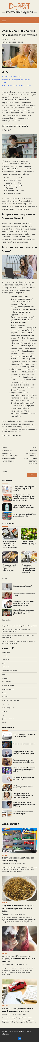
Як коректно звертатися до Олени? (16, 85)
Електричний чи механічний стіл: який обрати (23, 813)
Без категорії (6, 652)
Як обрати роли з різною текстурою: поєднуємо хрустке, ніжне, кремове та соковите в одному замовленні (24, 497)
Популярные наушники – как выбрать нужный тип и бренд (23, 752)
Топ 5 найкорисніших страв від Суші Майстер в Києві (19, 626)
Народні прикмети (8, 685)
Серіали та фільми (8, 708)
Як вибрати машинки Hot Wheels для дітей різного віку (24, 515)
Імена (3, 674)
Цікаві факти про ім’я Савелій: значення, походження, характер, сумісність (23, 603)
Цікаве (4, 722)
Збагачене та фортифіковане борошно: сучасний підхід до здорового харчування (28, 568)
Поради (18, 435)
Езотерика (5, 667)
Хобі (3, 715)
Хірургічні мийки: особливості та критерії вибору (24, 735)
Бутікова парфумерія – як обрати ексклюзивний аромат (23, 506)
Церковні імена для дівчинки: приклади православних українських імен (23, 612)
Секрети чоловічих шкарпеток (24, 744)
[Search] (35, 20)
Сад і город (5, 704)
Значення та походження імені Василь (24, 595)
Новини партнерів (8, 689)
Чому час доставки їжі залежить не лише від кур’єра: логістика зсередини (10, 544)
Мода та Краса (6, 682)
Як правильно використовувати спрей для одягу (24, 778)
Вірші (3, 663)
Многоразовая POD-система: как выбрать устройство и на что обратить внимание (19, 958)
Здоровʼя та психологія (9, 670)
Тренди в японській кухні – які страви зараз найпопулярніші (9, 567)
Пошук (4, 472)
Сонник (4, 711)
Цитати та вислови (8, 719)
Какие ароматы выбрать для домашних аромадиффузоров (23, 761)
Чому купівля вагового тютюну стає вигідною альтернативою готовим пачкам (17, 908)
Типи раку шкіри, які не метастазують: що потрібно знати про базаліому (23, 795)
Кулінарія (5, 678)
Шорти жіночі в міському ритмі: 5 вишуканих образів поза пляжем (24, 488)
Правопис (5, 696)
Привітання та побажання (10, 700)
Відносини (5, 659)
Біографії (4, 656)
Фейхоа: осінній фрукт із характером (29, 543)
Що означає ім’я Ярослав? (22, 586)
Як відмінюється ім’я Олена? (13, 77)
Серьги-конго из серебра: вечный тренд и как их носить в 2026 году (24, 804)
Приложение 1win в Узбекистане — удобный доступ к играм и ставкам (24, 769)
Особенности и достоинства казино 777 (23, 787)
